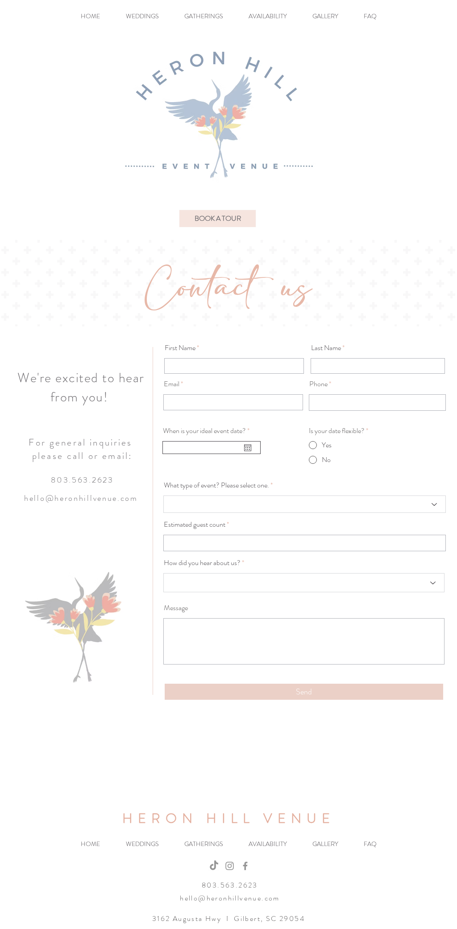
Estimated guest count (194, 524)
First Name (180, 347)
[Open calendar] (247, 447)
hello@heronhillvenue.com (81, 498)
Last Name (326, 347)
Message (176, 607)
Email (171, 384)
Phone (318, 384)
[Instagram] (229, 865)
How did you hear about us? (202, 562)
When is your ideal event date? (208, 430)
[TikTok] (214, 865)
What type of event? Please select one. (216, 485)
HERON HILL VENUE (228, 818)
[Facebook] (245, 865)
